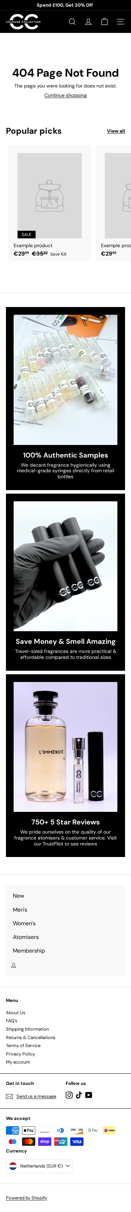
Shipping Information (27, 1029)
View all (116, 131)
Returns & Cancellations (31, 1037)
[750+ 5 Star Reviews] (65, 747)
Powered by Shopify (26, 1198)
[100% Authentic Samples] (65, 380)
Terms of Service (23, 1046)
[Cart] (104, 22)
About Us (16, 1013)
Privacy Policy (20, 1054)
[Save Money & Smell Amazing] (65, 566)
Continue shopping (65, 95)
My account (18, 1062)
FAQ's (11, 1021)
